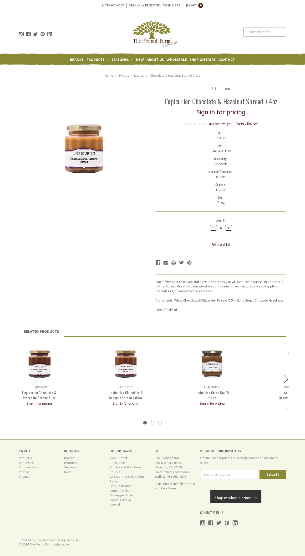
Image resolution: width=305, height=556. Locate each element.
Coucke (115, 472)
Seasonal (121, 59)
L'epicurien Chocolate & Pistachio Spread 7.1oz (39, 395)
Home (109, 75)
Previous (19, 378)
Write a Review (247, 123)
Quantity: (221, 220)
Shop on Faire (203, 59)
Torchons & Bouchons (126, 467)
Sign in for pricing (221, 112)
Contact (227, 59)
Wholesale (177, 59)
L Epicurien (117, 463)
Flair (77, 540)
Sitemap (24, 476)
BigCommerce (45, 540)
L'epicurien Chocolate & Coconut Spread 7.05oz (126, 395)
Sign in (135, 5)
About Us (155, 59)
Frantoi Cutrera (120, 500)
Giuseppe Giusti (121, 495)
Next (286, 378)
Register (152, 5)
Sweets (123, 75)
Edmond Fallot (120, 490)
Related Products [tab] (41, 331)
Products (96, 59)
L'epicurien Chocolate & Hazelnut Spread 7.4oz (167, 75)
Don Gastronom (121, 486)
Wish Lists (172, 5)
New (140, 59)
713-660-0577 (114, 5)
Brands (77, 59)
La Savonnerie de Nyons (127, 476)
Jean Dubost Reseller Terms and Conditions (175, 486)
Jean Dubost (118, 458)
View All (115, 504)
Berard (114, 481)
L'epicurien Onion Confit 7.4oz (212, 395)
